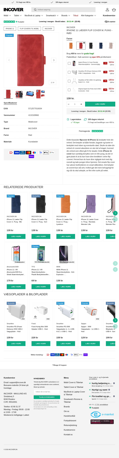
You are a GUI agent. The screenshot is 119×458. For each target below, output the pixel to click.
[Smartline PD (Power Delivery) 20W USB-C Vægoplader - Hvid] (74, 72)
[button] (113, 9)
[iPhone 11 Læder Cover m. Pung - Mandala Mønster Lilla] (90, 204)
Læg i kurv (100, 104)
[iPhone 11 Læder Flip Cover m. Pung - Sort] (90, 45)
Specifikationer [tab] (10, 103)
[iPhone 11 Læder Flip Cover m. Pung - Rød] (81, 45)
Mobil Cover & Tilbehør (73, 382)
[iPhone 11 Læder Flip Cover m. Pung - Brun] (110, 45)
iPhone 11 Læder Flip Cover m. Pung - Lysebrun (64, 221)
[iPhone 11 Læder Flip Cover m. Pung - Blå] (100, 45)
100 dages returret (96, 119)
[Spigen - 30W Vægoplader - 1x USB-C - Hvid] (90, 311)
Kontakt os (68, 435)
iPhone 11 (10, 29)
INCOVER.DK (13, 449)
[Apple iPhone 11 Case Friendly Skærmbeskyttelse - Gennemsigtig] (74, 63)
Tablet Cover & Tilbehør (73, 387)
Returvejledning (70, 425)
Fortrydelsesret (70, 421)
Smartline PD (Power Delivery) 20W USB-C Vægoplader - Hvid (15, 329)
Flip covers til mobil (29, 29)
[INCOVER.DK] (13, 9)
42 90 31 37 (15, 407)
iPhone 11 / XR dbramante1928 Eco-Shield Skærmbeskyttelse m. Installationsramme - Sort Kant (16, 274)
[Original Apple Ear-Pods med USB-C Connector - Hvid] (74, 90)
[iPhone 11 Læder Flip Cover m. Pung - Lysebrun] (71, 45)
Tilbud (75, 16)
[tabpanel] (31, 125)
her (45, 408)
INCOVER (48, 29)
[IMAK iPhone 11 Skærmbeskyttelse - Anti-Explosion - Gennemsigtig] (65, 254)
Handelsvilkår (69, 416)
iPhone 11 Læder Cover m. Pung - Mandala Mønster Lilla (90, 221)
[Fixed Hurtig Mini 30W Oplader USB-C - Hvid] (40, 311)
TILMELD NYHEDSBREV (47, 397)
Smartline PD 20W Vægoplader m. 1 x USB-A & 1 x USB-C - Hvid (65, 329)
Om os (66, 411)
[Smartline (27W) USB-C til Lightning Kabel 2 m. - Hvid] (74, 81)
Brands (67, 407)
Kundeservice (109, 16)
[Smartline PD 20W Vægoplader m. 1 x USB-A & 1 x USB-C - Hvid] (65, 311)
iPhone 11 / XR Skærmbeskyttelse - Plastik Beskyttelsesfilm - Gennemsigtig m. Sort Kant (40, 274)
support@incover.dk (17, 382)
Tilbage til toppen (60, 365)
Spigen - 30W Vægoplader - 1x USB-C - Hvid (90, 329)
